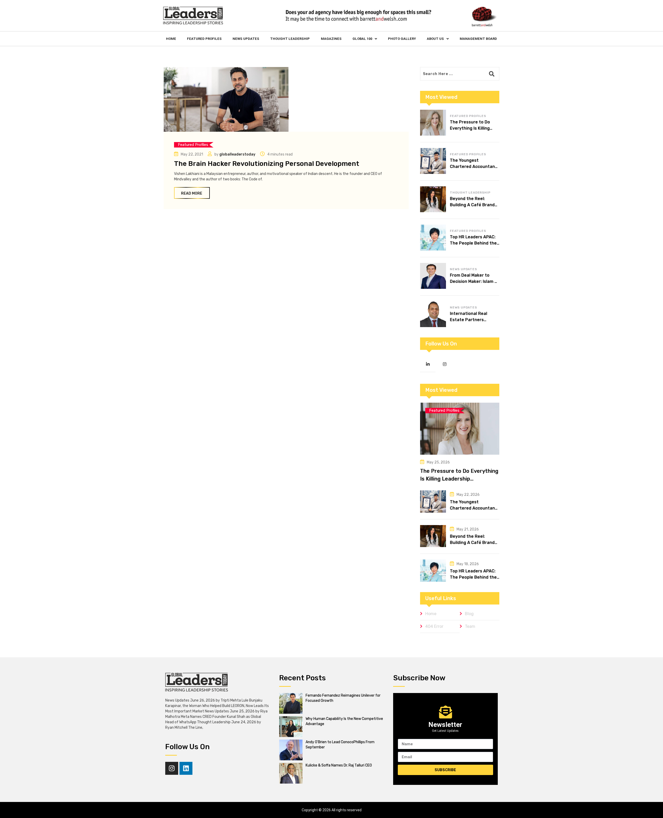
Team (470, 626)
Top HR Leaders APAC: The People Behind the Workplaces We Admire (473, 243)
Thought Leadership (290, 39)
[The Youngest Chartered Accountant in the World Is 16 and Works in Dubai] (433, 161)
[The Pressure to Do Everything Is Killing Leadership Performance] (433, 123)
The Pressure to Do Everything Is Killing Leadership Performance (459, 479)
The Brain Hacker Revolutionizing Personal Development (266, 164)
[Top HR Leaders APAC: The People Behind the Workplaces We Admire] (433, 237)
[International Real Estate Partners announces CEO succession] (433, 314)
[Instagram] (171, 768)
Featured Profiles (204, 39)
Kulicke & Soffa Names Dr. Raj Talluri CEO (339, 765)
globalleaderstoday (237, 154)
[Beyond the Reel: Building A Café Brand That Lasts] (433, 199)
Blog (469, 613)
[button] (365, 39)
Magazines (331, 39)
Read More (191, 193)
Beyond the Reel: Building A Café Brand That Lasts (472, 204)
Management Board (478, 39)
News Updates (246, 39)
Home (171, 39)
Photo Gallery (402, 39)
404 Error (434, 626)
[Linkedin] (185, 768)
